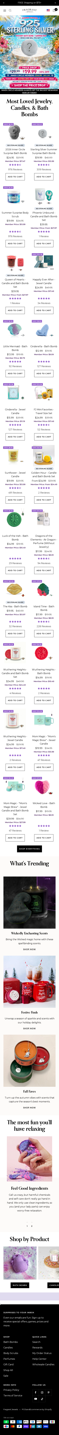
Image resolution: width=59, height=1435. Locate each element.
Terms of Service (12, 1414)
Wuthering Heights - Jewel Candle (15, 757)
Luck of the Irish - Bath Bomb (15, 556)
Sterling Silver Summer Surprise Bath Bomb (44, 170)
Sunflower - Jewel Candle (15, 493)
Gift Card (8, 1383)
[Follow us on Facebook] (35, 1411)
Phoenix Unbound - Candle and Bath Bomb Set (43, 235)
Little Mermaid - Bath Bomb (15, 367)
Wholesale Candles (43, 1383)
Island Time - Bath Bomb (44, 627)
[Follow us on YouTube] (35, 1417)
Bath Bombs (10, 1360)
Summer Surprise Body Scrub (15, 233)
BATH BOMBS (20, 1304)
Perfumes (9, 1377)
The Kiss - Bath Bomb (15, 625)
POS (24, 1428)
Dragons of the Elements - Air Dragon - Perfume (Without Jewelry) (44, 560)
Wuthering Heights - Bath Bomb (44, 690)
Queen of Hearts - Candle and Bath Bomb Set (15, 302)
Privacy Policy (11, 1408)
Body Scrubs (10, 1371)
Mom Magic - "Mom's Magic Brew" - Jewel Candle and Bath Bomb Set (15, 827)
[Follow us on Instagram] (42, 1411)
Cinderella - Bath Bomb (43, 365)
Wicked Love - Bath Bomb (44, 823)
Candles (8, 1366)
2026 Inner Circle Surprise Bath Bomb (15, 170)
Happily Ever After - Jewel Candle (44, 300)
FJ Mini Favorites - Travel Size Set (44, 430)
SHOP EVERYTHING (29, 867)
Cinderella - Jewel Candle (15, 430)
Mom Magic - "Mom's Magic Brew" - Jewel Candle (44, 759)
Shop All (8, 1388)
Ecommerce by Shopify (41, 1428)
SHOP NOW (29, 968)
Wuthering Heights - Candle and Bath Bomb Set (15, 692)
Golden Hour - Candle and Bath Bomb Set (44, 493)
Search (36, 1360)
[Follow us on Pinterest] (48, 1411)
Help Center (39, 1377)
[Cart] (54, 10)
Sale (5, 1394)
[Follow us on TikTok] (42, 1417)
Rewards (37, 1366)
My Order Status (41, 1371)
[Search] (10, 10)
